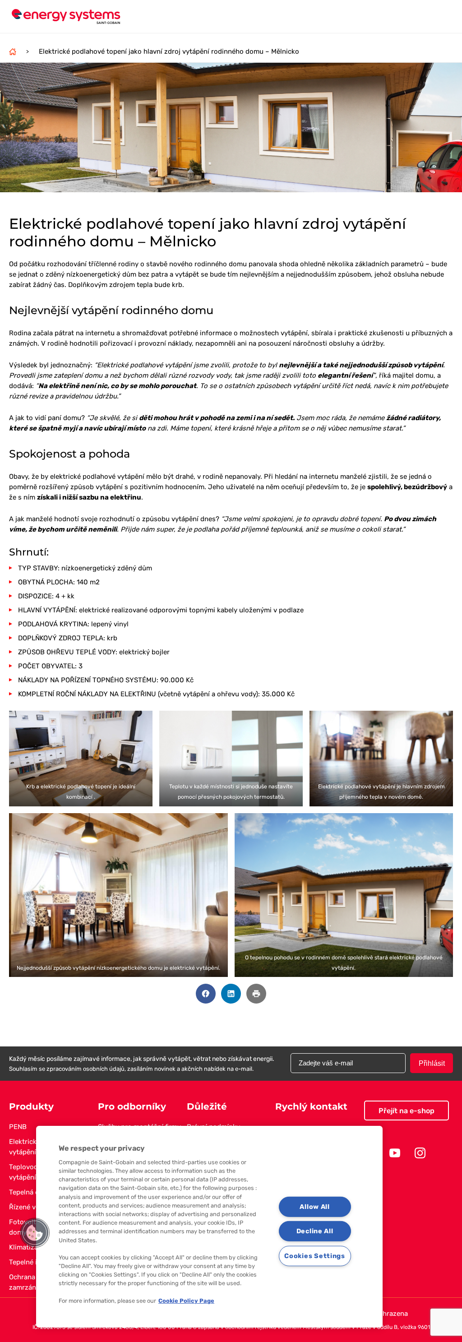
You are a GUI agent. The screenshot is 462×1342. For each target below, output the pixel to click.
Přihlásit (432, 1063)
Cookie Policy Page (186, 1300)
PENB (18, 1127)
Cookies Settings (314, 1256)
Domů (12, 51)
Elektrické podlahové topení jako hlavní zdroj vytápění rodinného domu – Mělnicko (169, 51)
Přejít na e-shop (406, 1110)
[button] (34, 1232)
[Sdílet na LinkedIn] (231, 994)
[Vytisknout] (256, 994)
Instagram (420, 1153)
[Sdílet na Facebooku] (206, 994)
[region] (209, 1227)
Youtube (394, 1153)
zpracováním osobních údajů (85, 1068)
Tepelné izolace (33, 1262)
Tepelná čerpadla (35, 1192)
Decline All (314, 1231)
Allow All (314, 1206)
